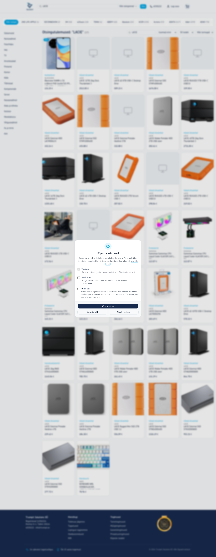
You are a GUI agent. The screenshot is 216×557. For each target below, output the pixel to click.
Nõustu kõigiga (108, 306)
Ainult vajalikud (123, 312)
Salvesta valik (92, 312)
